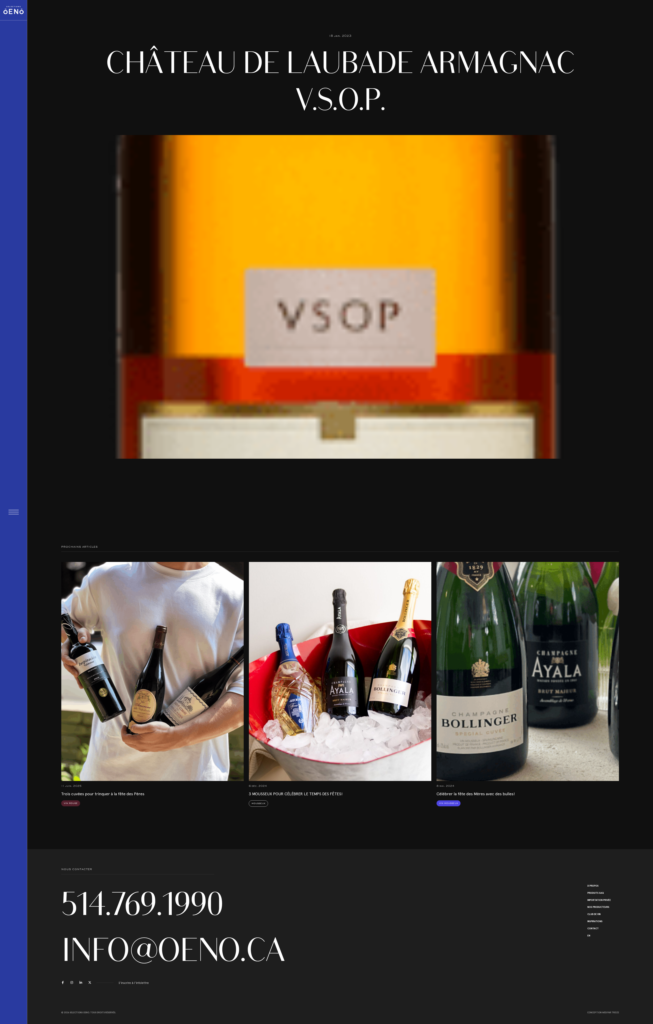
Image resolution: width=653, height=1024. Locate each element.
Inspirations (594, 921)
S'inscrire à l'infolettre (134, 983)
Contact (593, 928)
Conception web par (603, 1012)
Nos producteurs (598, 907)
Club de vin (594, 914)
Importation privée (599, 900)
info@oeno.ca (137, 950)
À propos (593, 886)
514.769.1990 (137, 904)
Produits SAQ (595, 893)
